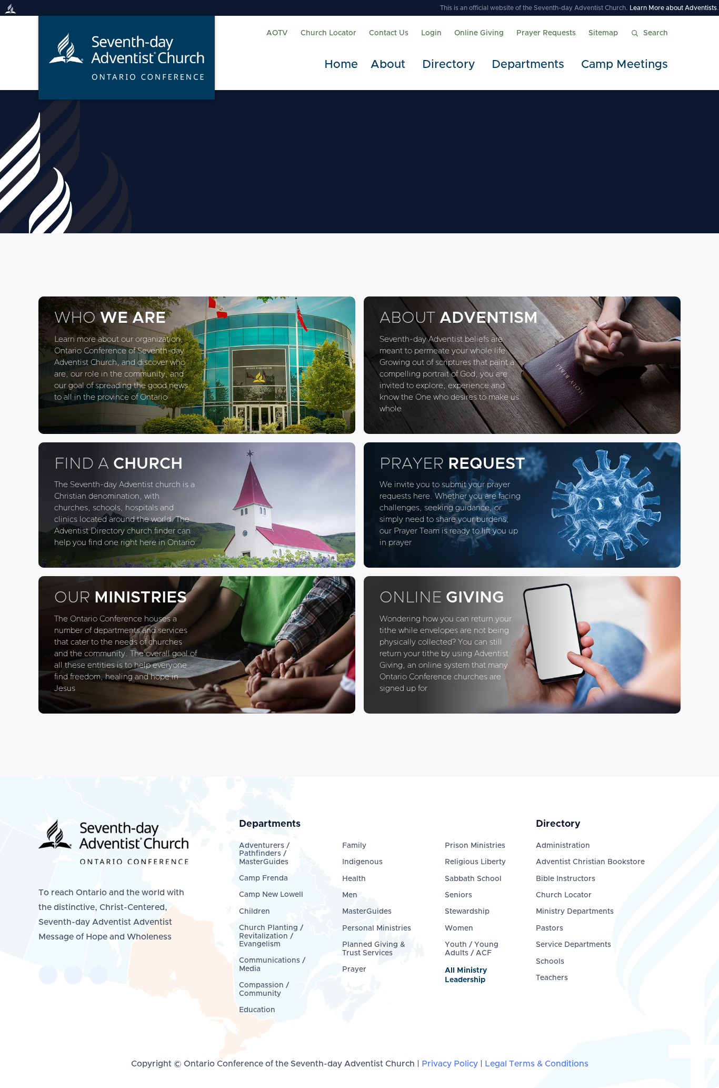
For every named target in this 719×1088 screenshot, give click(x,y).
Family (354, 845)
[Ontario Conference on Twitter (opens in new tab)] (73, 974)
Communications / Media (272, 964)
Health (354, 879)
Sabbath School (473, 879)
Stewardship (467, 911)
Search (655, 33)
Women (459, 928)
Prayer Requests (546, 33)
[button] (390, 65)
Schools (550, 961)
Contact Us (388, 33)
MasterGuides (367, 911)
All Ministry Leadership (466, 975)
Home (341, 65)
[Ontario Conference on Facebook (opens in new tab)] (47, 974)
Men (349, 895)
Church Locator (328, 33)
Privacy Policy (450, 1064)
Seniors (458, 895)
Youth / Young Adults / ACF (471, 948)
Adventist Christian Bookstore (590, 862)
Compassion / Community (264, 989)
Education (257, 1010)
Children (254, 911)
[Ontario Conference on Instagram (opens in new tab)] (98, 974)
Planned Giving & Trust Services (373, 948)
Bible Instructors (565, 879)
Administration (563, 845)
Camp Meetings (624, 65)
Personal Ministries (376, 928)
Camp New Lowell (271, 894)
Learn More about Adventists (673, 8)
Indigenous (362, 862)
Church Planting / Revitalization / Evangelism (271, 936)
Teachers (552, 978)
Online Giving (479, 33)
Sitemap (603, 33)
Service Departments (573, 944)
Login (431, 33)
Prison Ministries (475, 845)
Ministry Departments (575, 911)
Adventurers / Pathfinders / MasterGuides (264, 854)
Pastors (549, 928)
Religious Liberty (475, 862)
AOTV (277, 33)
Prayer (354, 969)
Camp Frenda (263, 878)
